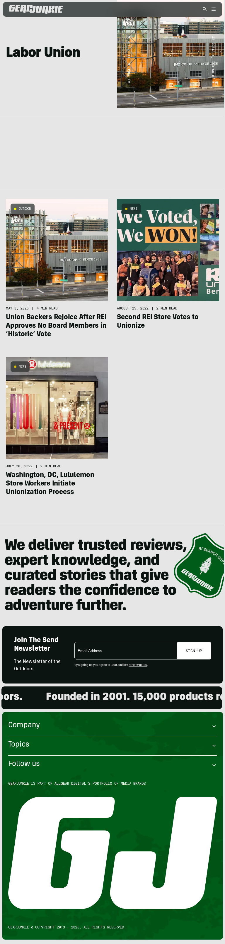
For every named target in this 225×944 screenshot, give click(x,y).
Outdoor (25, 209)
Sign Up (194, 650)
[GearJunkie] (46, 9)
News (133, 209)
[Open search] (204, 9)
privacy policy (138, 665)
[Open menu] (212, 9)
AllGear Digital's (72, 783)
